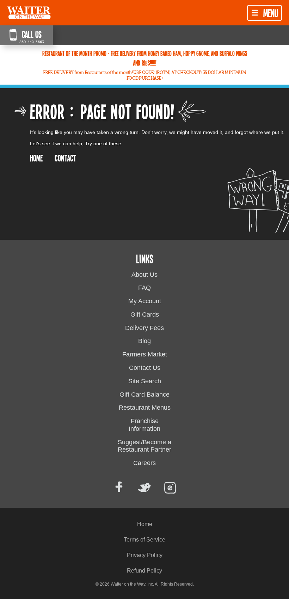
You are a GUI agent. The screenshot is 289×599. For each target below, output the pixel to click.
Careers (144, 462)
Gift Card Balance (144, 394)
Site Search (144, 381)
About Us (144, 274)
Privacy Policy (144, 555)
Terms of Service (144, 540)
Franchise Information (144, 424)
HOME (36, 158)
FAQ (144, 287)
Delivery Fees (144, 327)
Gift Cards (144, 314)
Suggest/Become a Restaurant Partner (144, 446)
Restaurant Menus (145, 407)
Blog (144, 340)
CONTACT (65, 158)
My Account (144, 301)
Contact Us (144, 367)
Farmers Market (144, 354)
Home (144, 524)
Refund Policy (144, 571)
